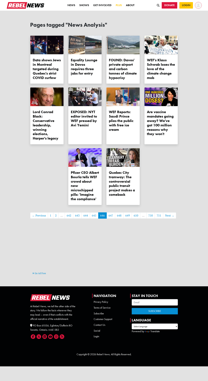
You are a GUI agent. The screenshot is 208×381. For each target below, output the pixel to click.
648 (119, 215)
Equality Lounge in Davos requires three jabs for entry (84, 66)
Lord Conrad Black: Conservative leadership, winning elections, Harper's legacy (45, 125)
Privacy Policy (101, 302)
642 (69, 215)
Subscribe (99, 313)
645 (94, 215)
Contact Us (99, 325)
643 (77, 215)
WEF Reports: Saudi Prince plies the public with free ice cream (121, 120)
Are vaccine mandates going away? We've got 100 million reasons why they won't (160, 122)
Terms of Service (102, 307)
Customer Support (103, 319)
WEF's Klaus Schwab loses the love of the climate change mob (161, 69)
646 (102, 215)
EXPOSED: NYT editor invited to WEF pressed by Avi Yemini (84, 118)
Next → (169, 215)
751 (159, 215)
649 (127, 215)
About (130, 5)
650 (136, 215)
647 (111, 215)
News (71, 5)
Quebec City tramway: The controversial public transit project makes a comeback (122, 183)
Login (96, 336)
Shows (84, 5)
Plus (119, 5)
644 (85, 215)
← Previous (39, 215)
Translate (155, 331)
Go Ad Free (40, 273)
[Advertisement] (104, 249)
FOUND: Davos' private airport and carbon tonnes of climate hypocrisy (123, 69)
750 (150, 215)
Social (97, 331)
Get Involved (102, 5)
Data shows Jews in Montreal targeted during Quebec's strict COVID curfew (47, 69)
